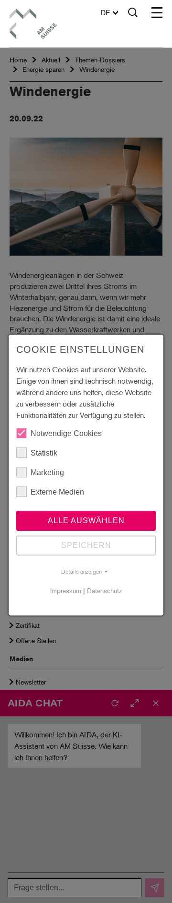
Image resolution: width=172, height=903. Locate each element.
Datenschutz (104, 590)
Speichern (86, 545)
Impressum (65, 590)
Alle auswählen (86, 520)
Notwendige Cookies (66, 433)
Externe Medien (57, 492)
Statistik (44, 453)
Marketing (47, 472)
